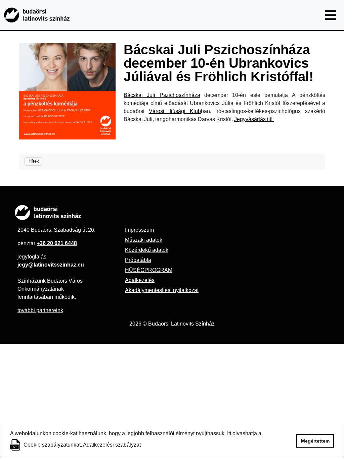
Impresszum (139, 230)
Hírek (34, 161)
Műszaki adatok (143, 240)
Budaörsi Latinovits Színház (181, 324)
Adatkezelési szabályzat (112, 445)
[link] (162, 95)
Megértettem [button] (315, 441)
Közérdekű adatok (146, 250)
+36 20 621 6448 (57, 243)
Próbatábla (138, 260)
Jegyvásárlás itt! (254, 119)
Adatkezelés (140, 280)
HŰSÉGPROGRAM (148, 270)
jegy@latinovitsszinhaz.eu (50, 265)
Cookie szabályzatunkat (52, 445)
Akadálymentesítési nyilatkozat (162, 290)
